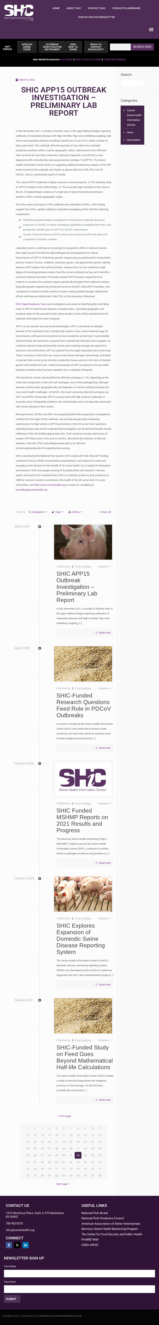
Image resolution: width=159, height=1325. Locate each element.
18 (71, 1135)
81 (49, 1175)
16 (56, 1135)
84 (71, 1175)
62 (71, 1162)
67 (28, 1168)
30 (78, 1141)
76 (92, 1168)
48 (49, 1155)
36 (42, 1148)
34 (28, 1148)
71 (56, 1168)
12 (28, 1135)
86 (85, 1175)
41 (78, 1148)
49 (56, 1155)
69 (42, 1168)
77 (99, 1168)
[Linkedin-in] (25, 1245)
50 (63, 1155)
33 (99, 1141)
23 (28, 1141)
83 (63, 1175)
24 (35, 1141)
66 (99, 1162)
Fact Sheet (67, 59)
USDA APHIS (89, 1245)
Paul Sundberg (83, 566)
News (130, 132)
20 (85, 1135)
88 (99, 1175)
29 (71, 1141)
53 (85, 1155)
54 (92, 1155)
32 (92, 1141)
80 (42, 1175)
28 (63, 1141)
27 (56, 1141)
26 (49, 1141)
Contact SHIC (96, 8)
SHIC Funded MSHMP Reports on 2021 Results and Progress (82, 820)
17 (63, 1135)
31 (85, 1141)
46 (35, 1155)
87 (92, 1175)
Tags (58, 512)
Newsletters (133, 139)
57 (35, 1162)
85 (78, 1175)
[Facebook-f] (9, 1245)
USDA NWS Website (115, 59)
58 (42, 1162)
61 (63, 1162)
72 (63, 1168)
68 (35, 1168)
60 (56, 1162)
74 (78, 1168)
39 (63, 1148)
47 (42, 1155)
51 (71, 1155)
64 (85, 1162)
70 (49, 1168)
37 (49, 1148)
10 (92, 1128)
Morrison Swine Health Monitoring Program (109, 1229)
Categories (38, 512)
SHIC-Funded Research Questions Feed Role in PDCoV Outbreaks (83, 705)
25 (42, 1141)
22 (99, 1135)
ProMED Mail (90, 1239)
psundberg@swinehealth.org (31, 489)
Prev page (65, 1116)
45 (28, 1155)
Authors (75, 512)
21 (92, 1135)
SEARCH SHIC (142, 47)
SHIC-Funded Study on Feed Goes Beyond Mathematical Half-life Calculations (84, 1057)
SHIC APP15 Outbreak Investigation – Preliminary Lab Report (76, 586)
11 (99, 1128)
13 (35, 1135)
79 (35, 1175)
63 (78, 1162)
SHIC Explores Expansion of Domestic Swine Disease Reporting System (80, 938)
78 (28, 1175)
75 (85, 1168)
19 (78, 1135)
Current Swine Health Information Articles (134, 117)
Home (56, 8)
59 (49, 1162)
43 (92, 1148)
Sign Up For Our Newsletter (96, 17)
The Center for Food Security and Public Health (111, 1234)
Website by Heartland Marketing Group (60, 1315)
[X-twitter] (17, 1245)
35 (35, 1148)
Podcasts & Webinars (126, 8)
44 (99, 1148)
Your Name (10, 1266)
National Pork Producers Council (102, 1218)
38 (56, 1148)
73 (71, 1168)
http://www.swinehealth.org (50, 484)
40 (71, 1148)
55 (99, 1155)
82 (56, 1175)
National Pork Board (94, 1213)
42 (85, 1148)
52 (78, 1155)
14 (42, 1135)
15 (49, 1135)
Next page (61, 1183)
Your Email (10, 1281)
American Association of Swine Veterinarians (110, 1223)
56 (28, 1162)
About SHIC (74, 8)
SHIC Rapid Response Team (31, 304)
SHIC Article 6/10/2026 (88, 59)
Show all (106, 512)
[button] (151, 29)
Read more (105, 632)
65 (92, 1162)
